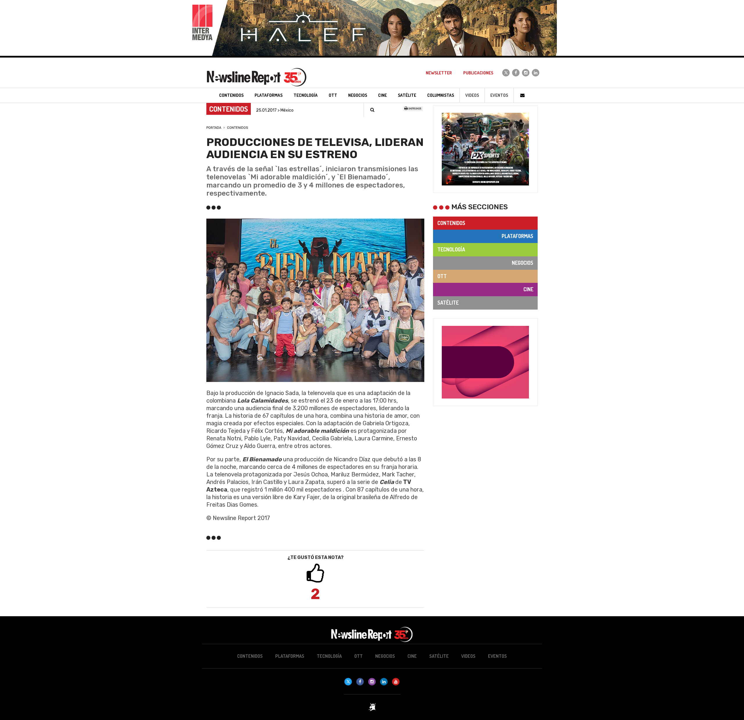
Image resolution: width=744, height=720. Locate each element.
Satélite (448, 302)
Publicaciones (478, 73)
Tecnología (451, 249)
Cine (528, 289)
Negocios (522, 263)
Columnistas (440, 95)
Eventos (499, 95)
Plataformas (517, 236)
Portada (213, 128)
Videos (472, 95)
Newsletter (439, 73)
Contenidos (237, 128)
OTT (442, 276)
